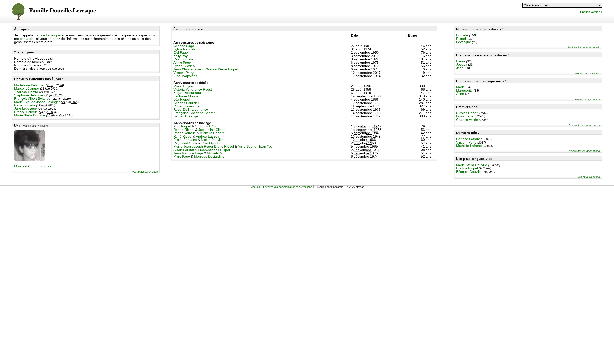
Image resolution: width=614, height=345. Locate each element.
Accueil (255, 186)
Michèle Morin (217, 153)
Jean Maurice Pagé (188, 153)
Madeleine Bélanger (29, 85)
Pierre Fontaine (185, 140)
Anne (460, 94)
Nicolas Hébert (467, 113)
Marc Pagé (181, 156)
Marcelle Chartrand (33, 166)
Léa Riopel (181, 99)
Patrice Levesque (47, 35)
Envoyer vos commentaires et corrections (287, 186)
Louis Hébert (466, 116)
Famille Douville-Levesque (62, 11)
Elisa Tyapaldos (185, 76)
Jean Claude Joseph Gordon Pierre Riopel (205, 69)
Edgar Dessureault (187, 93)
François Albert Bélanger (33, 98)
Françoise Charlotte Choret (194, 113)
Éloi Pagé (180, 52)
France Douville (26, 112)
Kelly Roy (180, 56)
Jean (460, 68)
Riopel (461, 38)
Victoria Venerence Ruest (192, 89)
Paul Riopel (182, 126)
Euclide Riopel (467, 168)
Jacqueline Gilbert (212, 130)
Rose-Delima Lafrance (190, 109)
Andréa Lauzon (207, 136)
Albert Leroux (183, 150)
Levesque (463, 42)
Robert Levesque (186, 106)
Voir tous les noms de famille (583, 47)
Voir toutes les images (145, 171)
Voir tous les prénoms (587, 73)
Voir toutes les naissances (584, 125)
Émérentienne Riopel (214, 150)
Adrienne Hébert (207, 126)
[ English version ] (590, 11)
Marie (460, 87)
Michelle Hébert (212, 133)
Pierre (460, 61)
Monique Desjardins (209, 156)
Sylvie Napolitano (186, 49)
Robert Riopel (183, 130)
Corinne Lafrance (469, 139)
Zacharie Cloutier (186, 96)
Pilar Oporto (210, 143)
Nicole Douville (212, 140)
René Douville (24, 105)
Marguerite (464, 90)
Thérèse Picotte (26, 92)
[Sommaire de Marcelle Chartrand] (29, 159)
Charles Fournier (186, 103)
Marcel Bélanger (26, 88)
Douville (462, 35)
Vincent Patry (466, 142)
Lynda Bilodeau (185, 66)
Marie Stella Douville (29, 115)
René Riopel (182, 136)
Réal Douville (183, 59)
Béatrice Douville (469, 171)
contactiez (27, 38)
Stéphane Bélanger (28, 95)
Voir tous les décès (589, 176)
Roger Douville (184, 133)
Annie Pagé (182, 62)
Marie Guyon (183, 86)
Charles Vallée (467, 119)
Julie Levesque (25, 108)
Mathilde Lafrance (470, 146)
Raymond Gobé (185, 143)
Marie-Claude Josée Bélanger (37, 102)
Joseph (461, 64)
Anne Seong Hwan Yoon (256, 146)
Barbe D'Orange (185, 116)
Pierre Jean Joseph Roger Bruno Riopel (203, 146)
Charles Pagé (183, 46)
